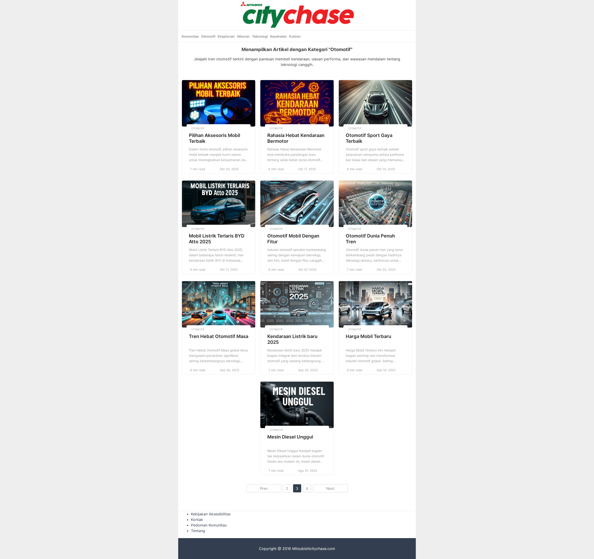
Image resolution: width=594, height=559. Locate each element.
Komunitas (190, 36)
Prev (264, 488)
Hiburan (243, 36)
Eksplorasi (226, 36)
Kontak (197, 519)
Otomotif (208, 36)
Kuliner (295, 36)
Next (330, 488)
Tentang (198, 530)
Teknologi (260, 36)
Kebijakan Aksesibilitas (211, 514)
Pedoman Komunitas (209, 525)
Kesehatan (278, 36)
